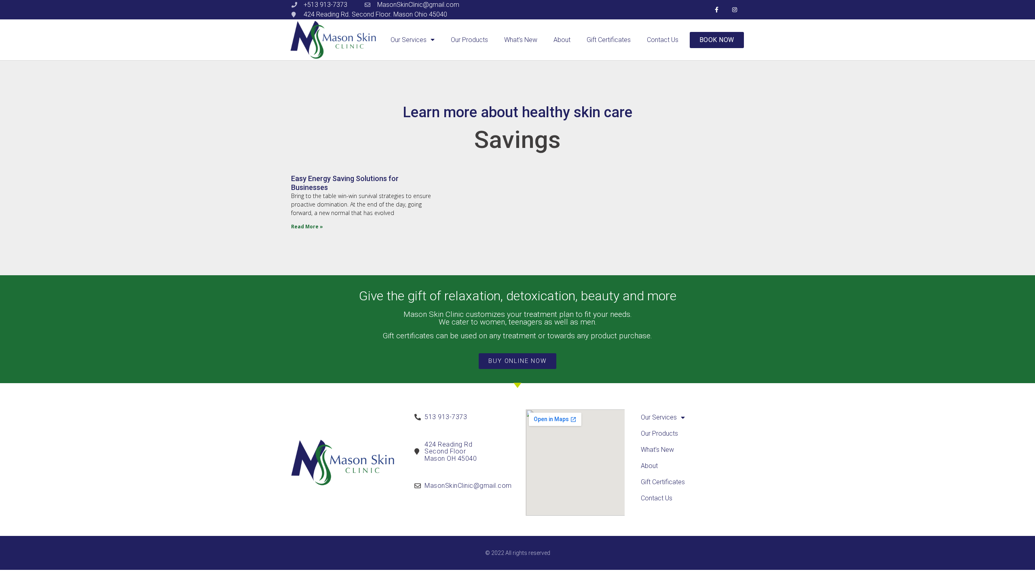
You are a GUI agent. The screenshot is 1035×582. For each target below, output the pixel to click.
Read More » (307, 226)
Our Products (469, 40)
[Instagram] (735, 10)
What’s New (520, 40)
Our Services (409, 40)
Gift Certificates (609, 40)
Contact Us (662, 40)
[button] (717, 40)
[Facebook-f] (717, 10)
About (561, 40)
